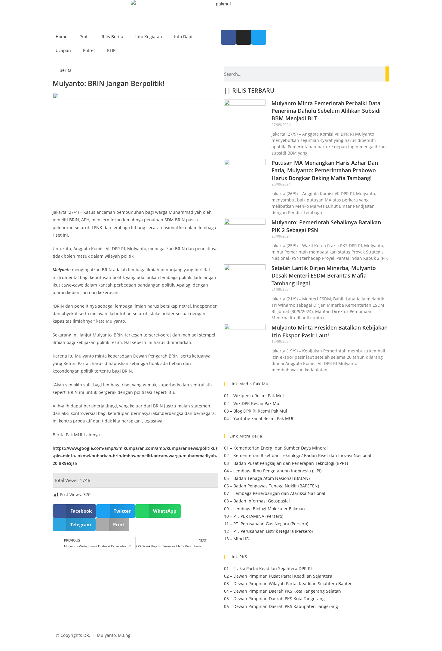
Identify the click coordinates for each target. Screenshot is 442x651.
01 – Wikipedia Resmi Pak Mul (254, 395)
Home (61, 36)
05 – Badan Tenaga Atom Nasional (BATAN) (267, 478)
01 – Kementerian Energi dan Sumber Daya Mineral (276, 448)
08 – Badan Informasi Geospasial (257, 501)
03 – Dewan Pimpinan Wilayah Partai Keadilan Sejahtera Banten (288, 583)
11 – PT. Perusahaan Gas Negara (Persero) (266, 524)
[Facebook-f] (228, 37)
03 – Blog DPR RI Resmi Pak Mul (255, 411)
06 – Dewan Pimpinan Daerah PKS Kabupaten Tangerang (281, 606)
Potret (89, 50)
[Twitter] (258, 37)
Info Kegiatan (148, 36)
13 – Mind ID (236, 539)
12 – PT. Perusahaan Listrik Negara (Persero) (268, 531)
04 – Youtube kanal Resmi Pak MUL (259, 418)
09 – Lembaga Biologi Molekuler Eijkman (264, 508)
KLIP (111, 50)
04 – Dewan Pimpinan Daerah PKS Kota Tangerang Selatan (282, 591)
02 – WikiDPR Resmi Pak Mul (252, 403)
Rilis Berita (112, 36)
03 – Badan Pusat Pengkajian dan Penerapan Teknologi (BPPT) (286, 463)
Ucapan (63, 50)
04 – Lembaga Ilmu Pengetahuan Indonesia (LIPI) (272, 471)
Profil (84, 36)
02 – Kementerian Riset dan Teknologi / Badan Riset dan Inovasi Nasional (297, 455)
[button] (74, 511)
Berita (66, 70)
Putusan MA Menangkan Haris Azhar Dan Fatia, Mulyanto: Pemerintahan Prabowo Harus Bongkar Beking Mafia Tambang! (325, 170)
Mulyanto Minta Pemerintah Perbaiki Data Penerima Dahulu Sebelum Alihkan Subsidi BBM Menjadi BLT (326, 111)
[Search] (387, 73)
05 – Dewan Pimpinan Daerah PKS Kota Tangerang (274, 598)
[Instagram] (243, 37)
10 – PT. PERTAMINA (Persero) (253, 516)
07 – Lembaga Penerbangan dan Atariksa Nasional (274, 493)
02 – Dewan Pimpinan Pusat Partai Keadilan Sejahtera (278, 576)
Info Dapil (184, 36)
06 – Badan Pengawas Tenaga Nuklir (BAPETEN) (271, 486)
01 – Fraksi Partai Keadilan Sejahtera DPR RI (268, 568)
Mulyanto (62, 269)
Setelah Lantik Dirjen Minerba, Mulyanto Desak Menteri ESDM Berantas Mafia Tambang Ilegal (324, 275)
